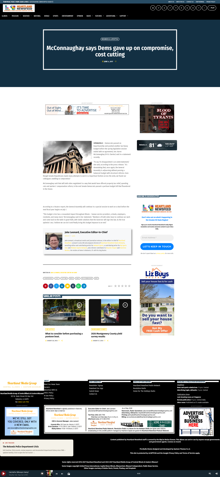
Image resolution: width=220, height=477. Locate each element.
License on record (174, 442)
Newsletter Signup (96, 385)
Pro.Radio (143, 449)
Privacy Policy (49, 398)
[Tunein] (164, 7)
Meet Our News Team (52, 384)
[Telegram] (175, 7)
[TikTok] (170, 7)
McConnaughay (87, 278)
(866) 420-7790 (23, 402)
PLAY (211, 8)
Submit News (94, 391)
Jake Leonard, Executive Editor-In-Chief (86, 232)
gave (77, 278)
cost (57, 278)
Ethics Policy (48, 393)
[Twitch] (158, 7)
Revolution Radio (139, 388)
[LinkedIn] (187, 7)
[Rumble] (181, 7)
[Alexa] (198, 7)
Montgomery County (99, 329)
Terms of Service (189, 453)
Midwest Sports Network (79, 248)
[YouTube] (152, 7)
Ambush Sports (98, 245)
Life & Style (50, 329)
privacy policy (160, 253)
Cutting (64, 278)
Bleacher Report (111, 248)
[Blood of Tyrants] (157, 119)
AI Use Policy (48, 396)
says (96, 278)
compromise (48, 278)
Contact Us (93, 394)
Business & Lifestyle (110, 39)
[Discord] (192, 7)
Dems (71, 278)
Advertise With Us (50, 390)
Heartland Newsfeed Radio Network (113, 243)
